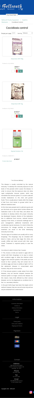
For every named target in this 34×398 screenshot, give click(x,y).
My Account (10, 9)
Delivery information (17, 308)
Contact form (18, 382)
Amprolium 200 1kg (17, 104)
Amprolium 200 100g (17, 59)
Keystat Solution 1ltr (17, 151)
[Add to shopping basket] (20, 71)
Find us (17, 312)
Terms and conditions (17, 323)
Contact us (17, 305)
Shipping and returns (17, 326)
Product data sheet (7, 161)
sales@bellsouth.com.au (16, 380)
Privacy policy (17, 321)
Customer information (17, 303)
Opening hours (17, 310)
